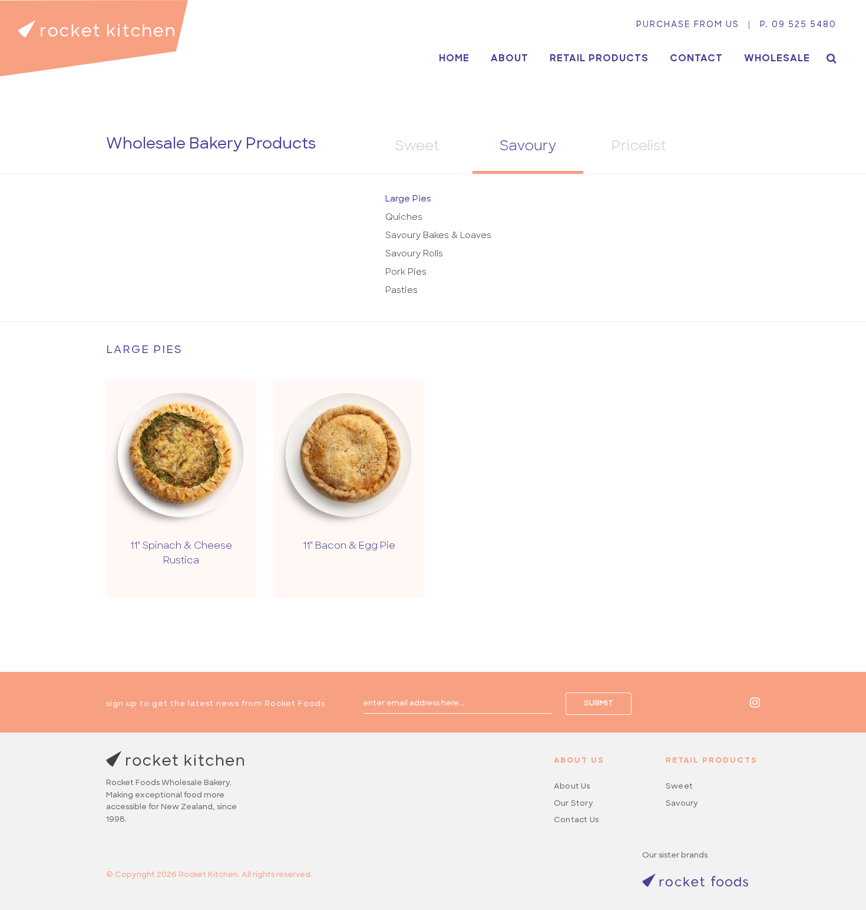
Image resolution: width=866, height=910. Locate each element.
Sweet (417, 147)
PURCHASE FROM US (687, 25)
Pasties (401, 290)
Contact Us (576, 820)
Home (454, 59)
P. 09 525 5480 (798, 25)
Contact (696, 59)
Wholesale (777, 59)
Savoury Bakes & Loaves (438, 236)
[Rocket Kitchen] (94, 38)
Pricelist (639, 147)
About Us (572, 786)
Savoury (528, 147)
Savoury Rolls (414, 254)
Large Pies (408, 199)
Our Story (573, 803)
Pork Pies (406, 272)
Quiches (403, 217)
